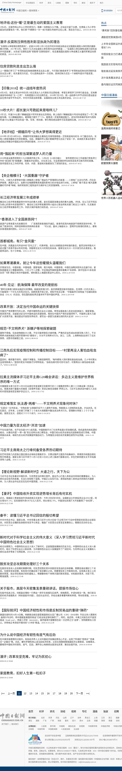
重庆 (66, 721)
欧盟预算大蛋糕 (109, 163)
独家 (105, 711)
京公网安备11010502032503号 (57, 740)
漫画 (95, 711)
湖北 (30, 721)
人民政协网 (65, 729)
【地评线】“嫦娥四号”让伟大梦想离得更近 (31, 132)
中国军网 (41, 729)
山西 (65, 718)
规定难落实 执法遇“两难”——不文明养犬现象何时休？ (39, 403)
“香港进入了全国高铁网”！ (19, 219)
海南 (59, 721)
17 (54, 693)
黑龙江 (87, 718)
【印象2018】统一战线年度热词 (23, 88)
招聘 (116, 711)
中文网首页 (30, 3)
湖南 (37, 721)
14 (36, 693)
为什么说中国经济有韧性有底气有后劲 (28, 635)
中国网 (62, 726)
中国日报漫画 (109, 95)
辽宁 (72, 718)
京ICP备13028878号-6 (108, 740)
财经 (63, 711)
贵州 (81, 721)
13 (30, 693)
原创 (83, 3)
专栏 (75, 3)
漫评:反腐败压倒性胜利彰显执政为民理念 (30, 42)
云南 (88, 721)
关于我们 (5, 724)
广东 (45, 721)
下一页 (79, 693)
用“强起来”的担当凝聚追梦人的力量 (26, 154)
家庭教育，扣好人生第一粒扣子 (23, 673)
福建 (117, 718)
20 (71, 693)
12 (25, 693)
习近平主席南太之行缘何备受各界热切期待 (31, 450)
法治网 (76, 729)
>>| (87, 693)
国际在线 (71, 726)
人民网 (43, 726)
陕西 (103, 721)
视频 (67, 3)
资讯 (49, 3)
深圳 (117, 721)
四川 (74, 721)
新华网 (52, 726)
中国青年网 (92, 726)
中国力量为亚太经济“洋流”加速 (23, 425)
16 (48, 693)
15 (42, 693)
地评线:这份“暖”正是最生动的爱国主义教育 (31, 23)
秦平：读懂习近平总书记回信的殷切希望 (29, 515)
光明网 (31, 729)
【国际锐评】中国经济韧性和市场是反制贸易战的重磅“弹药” (44, 610)
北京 (43, 718)
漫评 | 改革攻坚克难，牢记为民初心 (25, 657)
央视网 (82, 726)
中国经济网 (105, 726)
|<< (3, 693)
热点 (104, 23)
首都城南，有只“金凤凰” (18, 241)
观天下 (92, 3)
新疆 (110, 721)
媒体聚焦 (33, 10)
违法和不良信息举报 (53, 736)
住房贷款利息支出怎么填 (18, 66)
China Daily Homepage (11, 2)
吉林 (79, 718)
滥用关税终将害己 (110, 128)
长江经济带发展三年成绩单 (19, 197)
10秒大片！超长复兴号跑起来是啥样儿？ (29, 110)
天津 (50, 718)
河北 (57, 718)
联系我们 (15, 724)
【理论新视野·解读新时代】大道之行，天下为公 (35, 472)
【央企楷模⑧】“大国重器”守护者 (24, 175)
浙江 (110, 718)
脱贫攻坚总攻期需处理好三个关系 (24, 564)
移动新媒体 (108, 11)
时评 (41, 3)
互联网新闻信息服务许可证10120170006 (81, 736)
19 (65, 693)
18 (59, 693)
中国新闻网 (52, 729)
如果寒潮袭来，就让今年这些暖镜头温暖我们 (32, 263)
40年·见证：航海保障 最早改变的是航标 (29, 285)
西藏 (96, 721)
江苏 (103, 718)
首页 (30, 711)
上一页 (11, 693)
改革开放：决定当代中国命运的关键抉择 (29, 307)
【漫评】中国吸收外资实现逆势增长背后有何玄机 (36, 493)
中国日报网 (21, 10)
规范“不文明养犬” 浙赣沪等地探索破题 (28, 328)
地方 (101, 3)
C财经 (58, 3)
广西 (52, 721)
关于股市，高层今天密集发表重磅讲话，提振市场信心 (39, 588)
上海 (95, 718)
